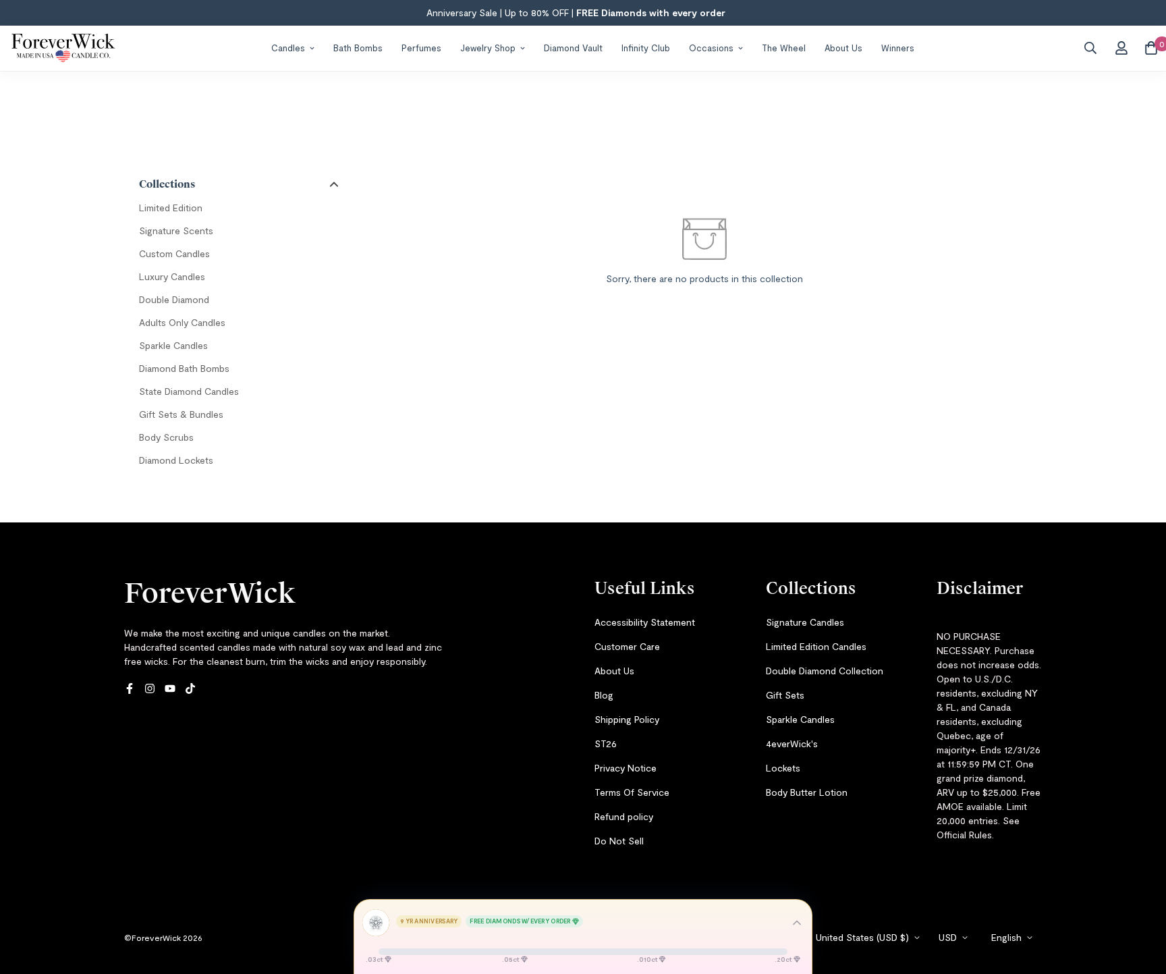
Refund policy (623, 816)
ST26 (605, 743)
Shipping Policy (626, 719)
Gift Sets (785, 695)
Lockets (783, 768)
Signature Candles (805, 622)
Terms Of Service (631, 792)
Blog (603, 695)
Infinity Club (645, 47)
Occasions (711, 47)
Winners (897, 47)
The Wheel (784, 47)
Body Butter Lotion (807, 792)
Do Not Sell (619, 840)
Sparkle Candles (800, 719)
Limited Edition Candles (816, 646)
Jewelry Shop (488, 47)
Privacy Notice (625, 768)
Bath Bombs (358, 47)
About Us (843, 47)
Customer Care (627, 646)
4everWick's (792, 743)
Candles (288, 47)
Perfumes (421, 47)
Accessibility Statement (644, 622)
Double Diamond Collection (824, 670)
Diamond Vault (573, 47)
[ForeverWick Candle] (63, 48)
